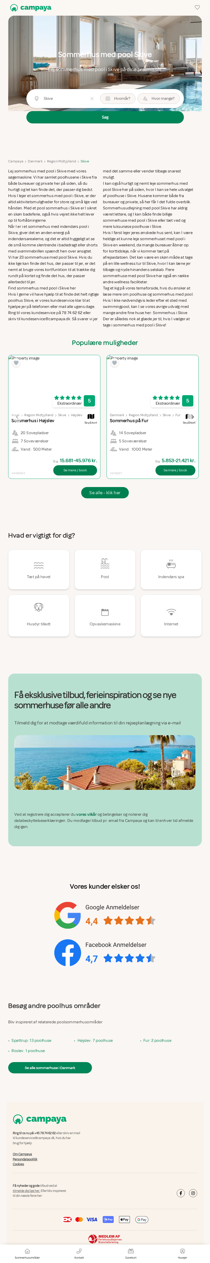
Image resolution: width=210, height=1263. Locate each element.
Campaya (15, 161)
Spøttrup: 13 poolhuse (31, 1040)
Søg (105, 117)
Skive (85, 161)
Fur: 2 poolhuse (157, 1040)
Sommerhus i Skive (170, 312)
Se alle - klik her (104, 493)
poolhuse (138, 294)
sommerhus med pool (173, 294)
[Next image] (192, 417)
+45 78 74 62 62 (45, 1133)
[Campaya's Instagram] (193, 1193)
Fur (178, 415)
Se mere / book (75, 470)
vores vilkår (86, 814)
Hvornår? (122, 98)
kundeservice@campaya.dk (35, 1138)
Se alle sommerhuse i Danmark (50, 1067)
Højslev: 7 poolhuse (95, 1040)
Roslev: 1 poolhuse (28, 1050)
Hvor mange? (163, 98)
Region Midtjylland (61, 161)
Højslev (76, 415)
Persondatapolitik (25, 1159)
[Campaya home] (29, 8)
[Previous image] (17, 417)
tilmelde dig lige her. (26, 1191)
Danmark (35, 161)
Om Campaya (22, 1154)
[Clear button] (92, 98)
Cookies (18, 1164)
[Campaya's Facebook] (181, 1193)
